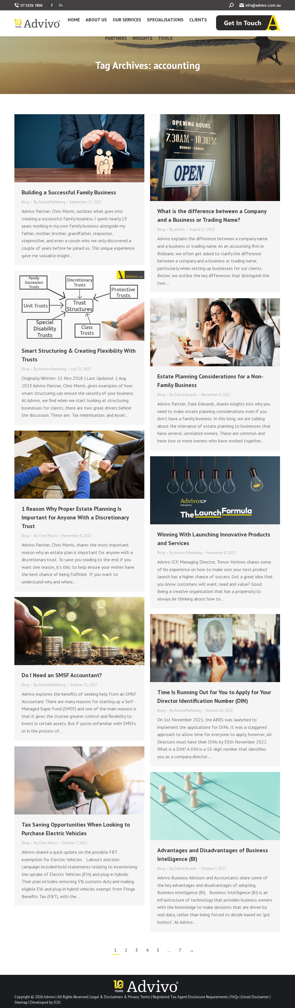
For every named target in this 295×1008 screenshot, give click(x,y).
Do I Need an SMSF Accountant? (62, 675)
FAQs (234, 996)
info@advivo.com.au (263, 5)
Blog (25, 202)
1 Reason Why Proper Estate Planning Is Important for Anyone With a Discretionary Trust (75, 517)
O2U (57, 1002)
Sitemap (21, 1002)
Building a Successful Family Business (69, 192)
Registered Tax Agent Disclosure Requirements (190, 996)
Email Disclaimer (255, 996)
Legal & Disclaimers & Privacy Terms (120, 996)
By (49, 202)
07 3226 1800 (31, 5)
